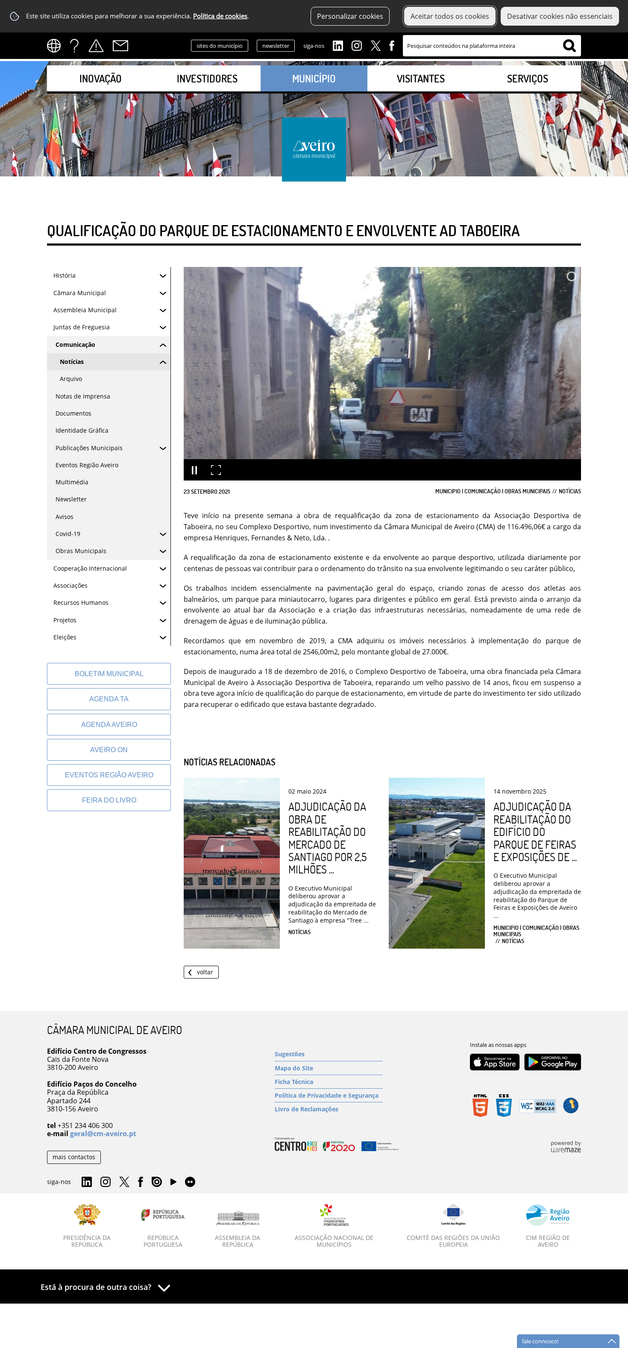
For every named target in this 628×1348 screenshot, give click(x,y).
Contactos (120, 45)
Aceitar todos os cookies (450, 16)
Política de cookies (220, 16)
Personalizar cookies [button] (350, 16)
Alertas (96, 45)
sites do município (220, 46)
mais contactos (74, 1157)
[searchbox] (492, 45)
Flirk (190, 1182)
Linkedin (338, 45)
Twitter (375, 45)
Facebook (391, 45)
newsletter (275, 46)
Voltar (205, 972)
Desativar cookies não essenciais (560, 16)
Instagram (357, 45)
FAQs (74, 46)
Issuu (157, 1182)
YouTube (173, 1184)
